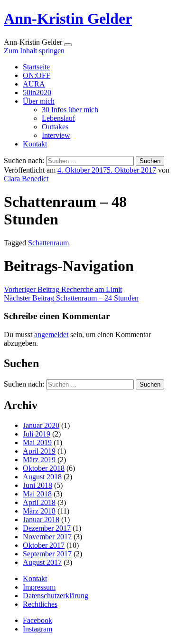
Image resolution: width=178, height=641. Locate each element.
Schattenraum (48, 243)
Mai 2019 (37, 442)
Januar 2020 (41, 425)
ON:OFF (36, 75)
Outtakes (55, 127)
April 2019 (39, 451)
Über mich (39, 101)
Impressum (39, 587)
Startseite (36, 67)
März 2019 (39, 460)
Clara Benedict (26, 179)
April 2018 (39, 502)
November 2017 (47, 537)
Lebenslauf (58, 118)
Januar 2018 (41, 519)
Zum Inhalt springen (34, 51)
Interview (56, 135)
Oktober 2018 (44, 468)
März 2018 (39, 511)
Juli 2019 (36, 434)
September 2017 (47, 554)
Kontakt (35, 144)
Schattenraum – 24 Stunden (71, 298)
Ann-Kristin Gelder (68, 18)
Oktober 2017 (44, 545)
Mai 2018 (37, 494)
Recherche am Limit (63, 289)
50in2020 (37, 92)
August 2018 (42, 477)
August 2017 (42, 562)
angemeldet (51, 334)
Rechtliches (40, 604)
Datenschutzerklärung (55, 596)
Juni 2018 (37, 485)
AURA (34, 84)
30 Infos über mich (70, 110)
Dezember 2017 (47, 528)
